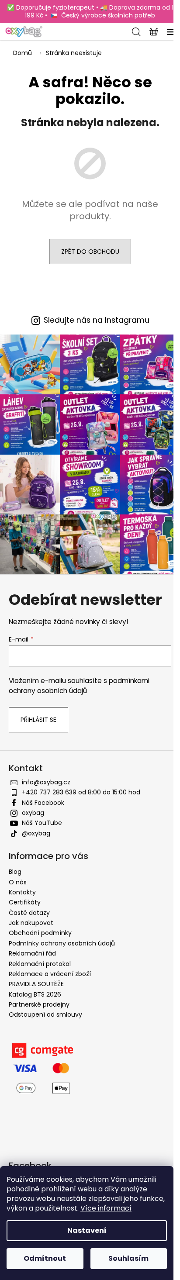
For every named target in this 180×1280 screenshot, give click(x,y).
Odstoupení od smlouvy (45, 1014)
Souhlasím (128, 1258)
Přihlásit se (38, 719)
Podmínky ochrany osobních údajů (62, 943)
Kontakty (22, 892)
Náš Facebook (43, 802)
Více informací (106, 1208)
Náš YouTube (42, 822)
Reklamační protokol (40, 963)
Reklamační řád (32, 953)
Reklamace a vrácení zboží (50, 973)
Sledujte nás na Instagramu (96, 320)
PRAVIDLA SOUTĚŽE (36, 984)
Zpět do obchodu (90, 251)
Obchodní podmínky (40, 932)
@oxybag (36, 833)
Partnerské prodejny (39, 1004)
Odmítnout (45, 1258)
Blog (15, 871)
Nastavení (87, 1230)
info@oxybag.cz (46, 782)
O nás (18, 882)
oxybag (33, 812)
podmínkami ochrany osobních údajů (79, 685)
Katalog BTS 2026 (35, 994)
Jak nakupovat (31, 922)
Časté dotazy (29, 912)
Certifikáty (25, 902)
